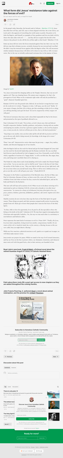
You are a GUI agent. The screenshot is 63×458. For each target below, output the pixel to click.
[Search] (40, 3)
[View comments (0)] (10, 24)
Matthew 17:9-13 (47, 28)
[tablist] (10, 367)
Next (54, 356)
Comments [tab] (7, 367)
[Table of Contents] (2, 229)
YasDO (11, 89)
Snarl (33, 291)
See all (7, 424)
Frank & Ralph (27, 249)
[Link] (1, 250)
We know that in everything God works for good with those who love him (23, 393)
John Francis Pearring (12, 19)
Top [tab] (5, 386)
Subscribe (50, 3)
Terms (37, 447)
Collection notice (44, 447)
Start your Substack (27, 451)
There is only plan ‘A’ (11, 391)
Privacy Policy (43, 424)
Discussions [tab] (15, 386)
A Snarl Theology (36, 293)
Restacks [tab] (13, 367)
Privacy (33, 447)
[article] (31, 394)
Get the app (39, 451)
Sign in (58, 3)
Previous (9, 356)
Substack (24, 454)
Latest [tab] (9, 386)
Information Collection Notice (31, 424)
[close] (46, 397)
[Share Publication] (44, 3)
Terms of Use (39, 422)
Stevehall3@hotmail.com (14, 395)
